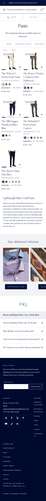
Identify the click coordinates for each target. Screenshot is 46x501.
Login (36, 425)
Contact (37, 429)
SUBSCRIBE (36, 386)
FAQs (36, 420)
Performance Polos (16, 287)
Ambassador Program (12, 470)
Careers (6, 461)
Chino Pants (40, 44)
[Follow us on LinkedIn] (17, 424)
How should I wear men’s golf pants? (18, 331)
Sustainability (9, 448)
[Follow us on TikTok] (12, 424)
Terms (5, 479)
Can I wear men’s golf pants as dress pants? (21, 339)
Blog (5, 452)
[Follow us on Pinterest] (23, 418)
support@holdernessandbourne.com (16, 409)
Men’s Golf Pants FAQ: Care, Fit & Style (20, 323)
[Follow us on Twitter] (17, 418)
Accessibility (38, 435)
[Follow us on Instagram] (6, 418)
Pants (9, 44)
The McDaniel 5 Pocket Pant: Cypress (31, 125)
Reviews (37, 416)
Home (5, 50)
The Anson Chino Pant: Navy (11, 173)
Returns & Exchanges (38, 410)
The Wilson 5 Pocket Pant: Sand (11, 75)
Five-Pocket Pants (23, 44)
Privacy (6, 474)
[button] (34, 17)
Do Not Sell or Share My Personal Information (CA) (14, 484)
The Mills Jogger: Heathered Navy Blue (10, 125)
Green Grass (8, 466)
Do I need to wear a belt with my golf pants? (22, 348)
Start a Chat (15, 412)
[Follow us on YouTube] (6, 424)
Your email (8, 382)
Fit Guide (6, 457)
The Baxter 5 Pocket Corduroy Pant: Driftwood (33, 77)
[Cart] (41, 9)
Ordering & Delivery (38, 403)
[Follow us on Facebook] (12, 418)
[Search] (8, 10)
